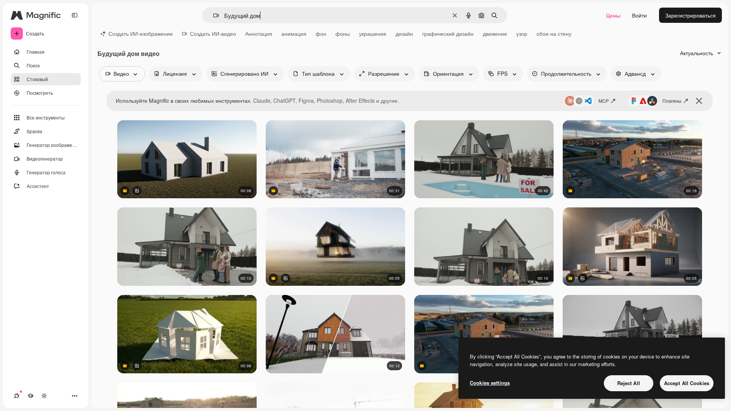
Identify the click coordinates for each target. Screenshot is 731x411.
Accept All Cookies (686, 383)
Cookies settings (490, 382)
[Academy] (30, 396)
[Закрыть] (699, 100)
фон (321, 33)
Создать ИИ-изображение (141, 33)
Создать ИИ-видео (213, 33)
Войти (639, 15)
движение (495, 33)
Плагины (672, 100)
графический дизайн (448, 33)
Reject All (628, 383)
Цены (613, 15)
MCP (604, 100)
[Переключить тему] (44, 396)
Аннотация (258, 33)
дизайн (404, 33)
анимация (293, 33)
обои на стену (553, 33)
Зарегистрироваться (690, 15)
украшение (372, 33)
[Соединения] (17, 396)
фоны (342, 33)
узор (521, 33)
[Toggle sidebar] (75, 15)
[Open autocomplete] (213, 15)
